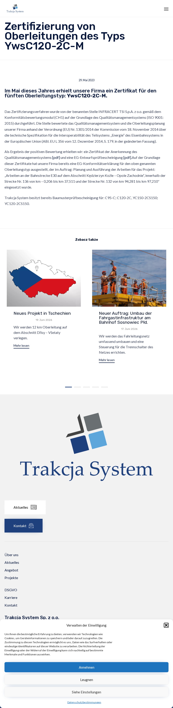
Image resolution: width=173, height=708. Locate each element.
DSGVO (11, 590)
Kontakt (11, 605)
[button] (166, 625)
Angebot (11, 570)
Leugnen (86, 680)
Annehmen (86, 667)
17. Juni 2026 (129, 329)
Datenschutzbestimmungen (84, 702)
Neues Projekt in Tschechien (42, 313)
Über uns (11, 555)
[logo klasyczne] (86, 494)
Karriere (11, 597)
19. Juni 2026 (44, 320)
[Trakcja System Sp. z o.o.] (15, 8)
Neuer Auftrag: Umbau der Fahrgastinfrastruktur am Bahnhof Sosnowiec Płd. (125, 318)
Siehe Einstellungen (86, 692)
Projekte (11, 577)
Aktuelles (12, 562)
